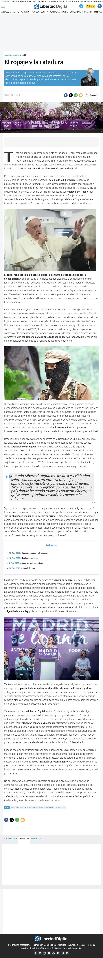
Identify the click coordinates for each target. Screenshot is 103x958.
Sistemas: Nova (76, 948)
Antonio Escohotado (14, 55)
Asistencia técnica (77, 944)
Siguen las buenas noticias (26, 563)
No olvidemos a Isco (23, 558)
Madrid (16, 12)
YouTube (49, 953)
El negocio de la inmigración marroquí (22, 1)
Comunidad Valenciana (57, 12)
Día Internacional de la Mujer (55, 807)
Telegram (63, 953)
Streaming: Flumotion (62, 948)
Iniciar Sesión (100, 6)
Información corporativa (19, 944)
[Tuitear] (71, 95)
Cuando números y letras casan (28, 553)
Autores (91, 944)
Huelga (23, 807)
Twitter (40, 953)
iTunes (67, 953)
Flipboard (58, 953)
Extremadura (75, 12)
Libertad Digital (51, 938)
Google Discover (53, 953)
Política (98, 12)
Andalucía (6, 12)
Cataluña (88, 12)
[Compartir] (66, 95)
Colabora (90, 6)
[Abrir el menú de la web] (17, 6)
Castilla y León (38, 12)
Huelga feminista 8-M (35, 807)
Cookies (62, 944)
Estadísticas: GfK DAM (45, 948)
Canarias (25, 12)
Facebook (35, 953)
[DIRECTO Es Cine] (81, 6)
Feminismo (15, 807)
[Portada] (51, 6)
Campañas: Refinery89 (28, 948)
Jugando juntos (22, 568)
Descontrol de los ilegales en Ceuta (71, 1)
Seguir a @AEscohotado (25, 55)
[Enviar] (76, 95)
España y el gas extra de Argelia (47, 1)
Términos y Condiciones (44, 944)
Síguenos (93, 95)
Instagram (44, 953)
